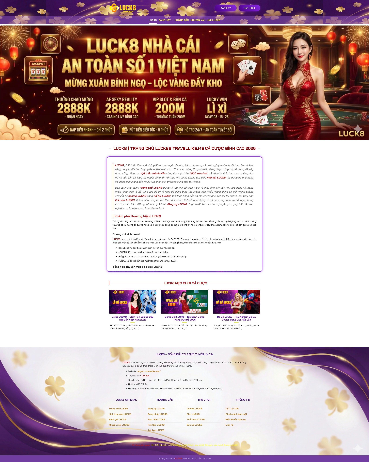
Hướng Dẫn (182, 20)
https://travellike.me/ (148, 371)
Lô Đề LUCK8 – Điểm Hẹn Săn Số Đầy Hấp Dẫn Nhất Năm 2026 (132, 318)
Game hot (165, 20)
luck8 (153, 20)
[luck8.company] (123, 8)
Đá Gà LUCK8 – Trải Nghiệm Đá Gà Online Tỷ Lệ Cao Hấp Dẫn (236, 318)
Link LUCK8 (213, 20)
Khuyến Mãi (198, 20)
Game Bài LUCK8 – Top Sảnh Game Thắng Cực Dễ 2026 (184, 318)
